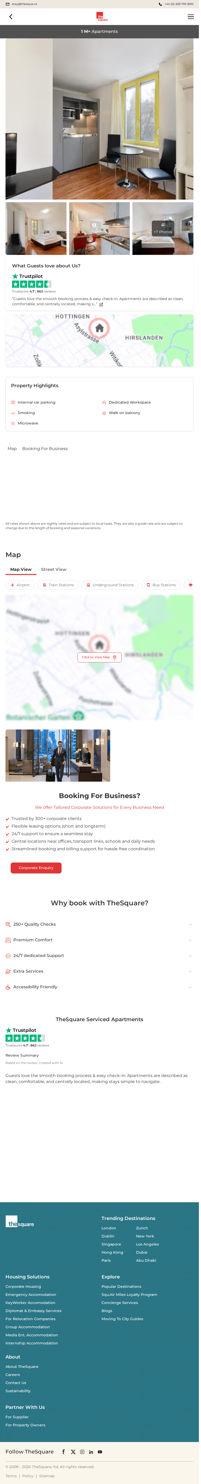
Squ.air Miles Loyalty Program (129, 1294)
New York (145, 1236)
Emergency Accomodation (30, 1294)
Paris (106, 1260)
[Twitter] (73, 1452)
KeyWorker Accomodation (30, 1302)
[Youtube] (100, 1452)
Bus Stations (164, 585)
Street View (53, 569)
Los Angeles (147, 1244)
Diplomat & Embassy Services (33, 1310)
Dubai (141, 1252)
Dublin (108, 1236)
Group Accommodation (27, 1327)
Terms (11, 1476)
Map (12, 448)
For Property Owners (25, 1425)
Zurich (142, 1228)
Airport (23, 585)
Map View (21, 569)
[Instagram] (82, 1452)
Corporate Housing (23, 1286)
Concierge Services (120, 1302)
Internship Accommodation (31, 1343)
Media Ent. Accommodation (31, 1335)
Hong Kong (112, 1252)
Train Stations (61, 585)
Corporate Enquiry (36, 867)
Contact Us (15, 1382)
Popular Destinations (121, 1286)
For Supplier (17, 1417)
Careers (12, 1374)
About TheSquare (21, 1366)
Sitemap (46, 1476)
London (109, 1228)
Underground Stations (113, 585)
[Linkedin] (91, 1452)
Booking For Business (45, 448)
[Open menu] (190, 16)
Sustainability (18, 1391)
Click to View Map (96, 657)
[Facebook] (64, 1452)
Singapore (111, 1244)
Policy (28, 1476)
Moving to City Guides (122, 1319)
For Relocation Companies (30, 1319)
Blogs (107, 1310)
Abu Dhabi (146, 1260)
